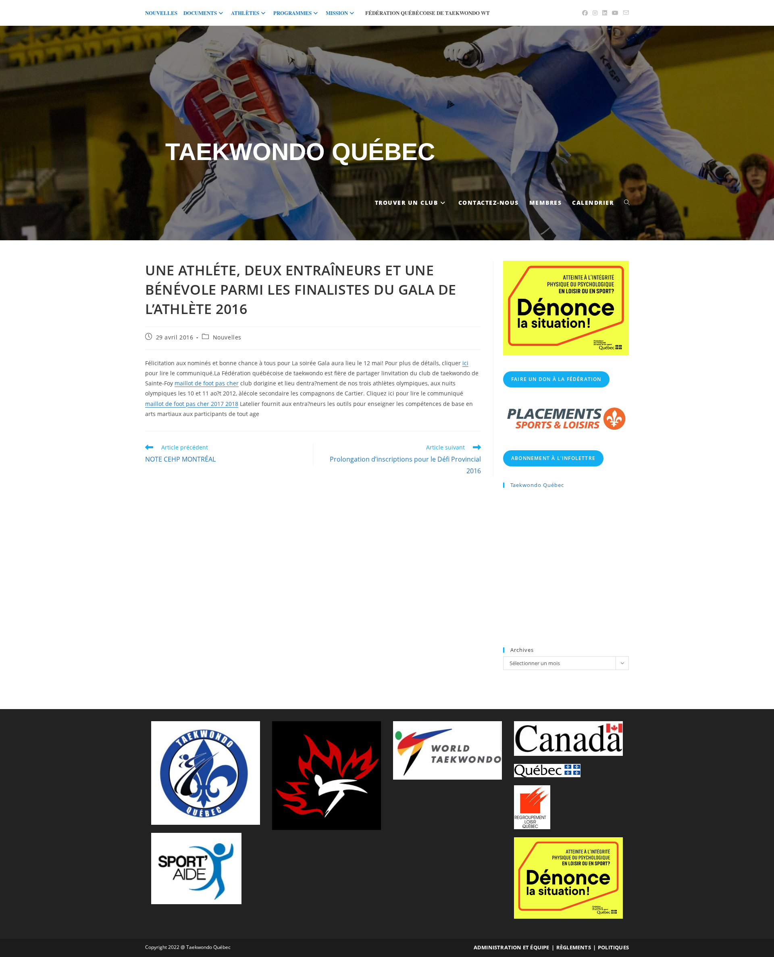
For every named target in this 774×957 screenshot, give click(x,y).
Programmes (292, 13)
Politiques (613, 947)
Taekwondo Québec (300, 151)
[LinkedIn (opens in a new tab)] (605, 13)
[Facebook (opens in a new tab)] (585, 13)
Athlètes (245, 13)
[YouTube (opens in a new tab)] (615, 13)
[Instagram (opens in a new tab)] (595, 13)
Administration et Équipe (511, 947)
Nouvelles (161, 13)
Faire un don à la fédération (556, 379)
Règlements (573, 947)
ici (465, 363)
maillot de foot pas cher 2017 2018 (191, 404)
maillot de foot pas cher (207, 383)
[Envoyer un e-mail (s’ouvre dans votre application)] (625, 13)
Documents (200, 13)
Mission (337, 13)
